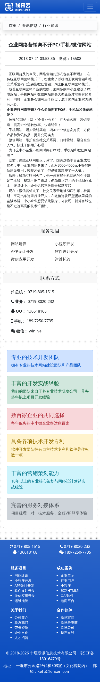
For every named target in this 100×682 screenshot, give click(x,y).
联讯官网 (67, 617)
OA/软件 (67, 595)
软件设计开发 (66, 251)
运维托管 (62, 259)
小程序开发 (64, 243)
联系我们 (21, 622)
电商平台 (67, 600)
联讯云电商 (69, 622)
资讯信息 (29, 25)
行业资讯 (50, 25)
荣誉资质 (21, 627)
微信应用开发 (22, 259)
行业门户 (67, 580)
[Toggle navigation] (90, 7)
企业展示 (67, 575)
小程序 (66, 585)
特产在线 (67, 632)
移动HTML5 (70, 590)
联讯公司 (67, 627)
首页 (13, 25)
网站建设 (18, 243)
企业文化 (21, 632)
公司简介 (21, 617)
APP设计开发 (22, 251)
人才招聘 (21, 637)
